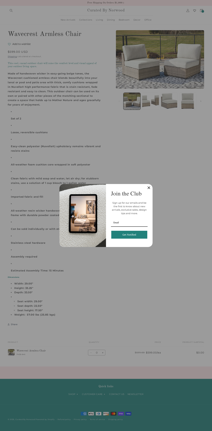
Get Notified (129, 234)
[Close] (149, 187)
